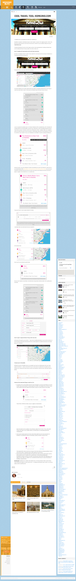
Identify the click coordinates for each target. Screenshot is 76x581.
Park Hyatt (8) (60, 483)
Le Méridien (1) (60, 458)
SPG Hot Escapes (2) (61, 515)
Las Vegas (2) (60, 456)
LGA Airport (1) (60, 459)
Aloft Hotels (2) (60, 342)
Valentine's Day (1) (61, 543)
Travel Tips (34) (60, 531)
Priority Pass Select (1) (61, 489)
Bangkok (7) (60, 366)
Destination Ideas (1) (61, 406)
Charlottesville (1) (61, 386)
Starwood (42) (60, 520)
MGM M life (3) (60, 471)
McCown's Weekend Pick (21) (62, 468)
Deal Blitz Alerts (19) (61, 402)
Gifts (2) (59, 424)
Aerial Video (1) (60, 327)
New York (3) (60, 478)
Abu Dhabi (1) (60, 326)
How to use (8, 559)
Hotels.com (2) (60, 439)
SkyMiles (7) (60, 508)
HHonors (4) (60, 434)
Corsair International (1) (62, 397)
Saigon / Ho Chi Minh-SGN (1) (63, 494)
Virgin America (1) (61, 545)
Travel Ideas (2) (60, 530)
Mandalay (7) (60, 466)
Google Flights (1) (61, 429)
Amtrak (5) (60, 347)
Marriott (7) (60, 467)
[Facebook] (74, 6)
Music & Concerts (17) (61, 473)
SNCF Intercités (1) (61, 512)
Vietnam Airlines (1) (61, 544)
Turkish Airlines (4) (61, 537)
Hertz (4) (59, 433)
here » (73, 578)
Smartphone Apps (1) (61, 510)
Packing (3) (60, 481)
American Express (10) (61, 344)
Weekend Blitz (7, 3)
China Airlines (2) (61, 389)
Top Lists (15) (60, 527)
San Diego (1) (60, 495)
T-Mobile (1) (60, 522)
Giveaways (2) (60, 426)
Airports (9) (60, 340)
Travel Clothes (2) (61, 529)
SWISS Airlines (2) (61, 521)
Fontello (66, 578)
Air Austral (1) (60, 331)
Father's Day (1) (60, 416)
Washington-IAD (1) (61, 551)
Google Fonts (60, 578)
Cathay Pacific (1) (61, 382)
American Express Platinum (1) (63, 346)
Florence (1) (60, 419)
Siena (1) (59, 503)
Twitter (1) (59, 538)
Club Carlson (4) (60, 396)
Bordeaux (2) (60, 372)
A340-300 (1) (60, 322)
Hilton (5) (59, 436)
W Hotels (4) (60, 548)
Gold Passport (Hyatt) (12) (62, 428)
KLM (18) (59, 452)
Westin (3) (60, 553)
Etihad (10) (60, 412)
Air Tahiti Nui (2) (60, 338)
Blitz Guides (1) (60, 369)
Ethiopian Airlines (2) (61, 411)
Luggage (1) (60, 462)
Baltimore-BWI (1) (61, 364)
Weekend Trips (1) (61, 552)
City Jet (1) (60, 394)
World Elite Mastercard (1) (62, 554)
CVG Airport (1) (60, 400)
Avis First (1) (60, 359)
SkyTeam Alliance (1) (61, 509)
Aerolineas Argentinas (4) (62, 329)
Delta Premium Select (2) (62, 404)
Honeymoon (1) (60, 437)
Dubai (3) (59, 407)
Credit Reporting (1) (61, 399)
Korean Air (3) (60, 453)
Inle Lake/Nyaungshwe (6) (62, 443)
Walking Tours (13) (61, 549)
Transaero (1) (60, 528)
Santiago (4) (60, 498)
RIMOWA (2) (60, 492)
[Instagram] (73, 6)
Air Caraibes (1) (60, 333)
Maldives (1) (60, 464)
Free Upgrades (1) (61, 423)
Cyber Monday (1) (61, 401)
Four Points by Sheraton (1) (62, 421)
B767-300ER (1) (60, 361)
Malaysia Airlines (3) (61, 463)
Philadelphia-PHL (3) (61, 484)
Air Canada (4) (60, 332)
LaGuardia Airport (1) (61, 454)
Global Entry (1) (60, 427)
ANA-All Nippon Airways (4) (62, 348)
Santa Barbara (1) (61, 497)
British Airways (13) (61, 374)
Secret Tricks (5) (60, 501)
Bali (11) (59, 363)
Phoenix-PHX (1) (60, 485)
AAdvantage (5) (60, 324)
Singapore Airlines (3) (61, 504)
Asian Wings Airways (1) (62, 351)
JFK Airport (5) (60, 451)
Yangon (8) (60, 555)
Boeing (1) (59, 370)
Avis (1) (59, 358)
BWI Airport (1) (60, 378)
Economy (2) (60, 408)
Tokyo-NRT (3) (60, 525)
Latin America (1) (61, 457)
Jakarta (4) (60, 449)
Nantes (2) (60, 476)
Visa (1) (59, 547)
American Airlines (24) (61, 343)
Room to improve (7, 562)
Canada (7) (60, 380)
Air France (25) (60, 336)
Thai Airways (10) (61, 523)
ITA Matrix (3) (60, 448)
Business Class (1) (61, 377)
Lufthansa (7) (60, 461)
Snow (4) (59, 513)
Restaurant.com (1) (61, 491)
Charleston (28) (60, 383)
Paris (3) (59, 482)
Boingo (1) (59, 371)
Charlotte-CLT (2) (61, 384)
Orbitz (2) (59, 480)
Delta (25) (59, 403)
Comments (8, 563)
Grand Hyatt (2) (60, 431)
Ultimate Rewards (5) (61, 540)
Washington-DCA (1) (61, 550)
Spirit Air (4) (60, 517)
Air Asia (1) (60, 330)
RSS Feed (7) (60, 493)
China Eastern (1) (61, 390)
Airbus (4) (59, 339)
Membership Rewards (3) (62, 469)
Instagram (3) (60, 444)
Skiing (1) (59, 507)
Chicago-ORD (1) (60, 388)
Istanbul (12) (60, 447)
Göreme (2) (60, 430)
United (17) (60, 541)
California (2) (60, 379)
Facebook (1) (60, 414)
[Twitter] (72, 6)
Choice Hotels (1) (61, 392)
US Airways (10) (60, 542)
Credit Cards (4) (60, 398)
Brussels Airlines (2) (61, 376)
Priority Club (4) (60, 488)
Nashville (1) (60, 477)
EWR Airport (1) (60, 413)
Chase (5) (59, 387)
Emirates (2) (60, 410)
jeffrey (51, 36)
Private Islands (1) (61, 490)
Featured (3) (60, 417)
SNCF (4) (59, 511)
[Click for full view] (33, 27)
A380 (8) (59, 323)
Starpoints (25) (60, 519)
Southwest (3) (60, 514)
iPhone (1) (59, 446)
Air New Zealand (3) (61, 337)
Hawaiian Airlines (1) (61, 432)
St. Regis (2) (60, 518)
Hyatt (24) (59, 441)
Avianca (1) (60, 356)
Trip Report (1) (60, 533)
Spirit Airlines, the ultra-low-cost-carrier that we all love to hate (35, 169)
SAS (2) (59, 499)
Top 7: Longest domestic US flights (68, 564)
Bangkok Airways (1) (61, 367)
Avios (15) (59, 357)
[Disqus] (33, 531)
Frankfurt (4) (60, 422)
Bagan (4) (59, 362)
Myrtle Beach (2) (60, 474)
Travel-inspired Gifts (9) (62, 532)
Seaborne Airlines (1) (61, 500)
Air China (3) (60, 334)
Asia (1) (59, 350)
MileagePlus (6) (60, 472)
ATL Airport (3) (60, 353)
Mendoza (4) (60, 470)
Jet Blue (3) (60, 450)
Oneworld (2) (60, 479)
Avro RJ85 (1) (60, 360)
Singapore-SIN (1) (61, 505)
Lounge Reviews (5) (61, 460)
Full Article (8, 558)
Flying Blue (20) (60, 420)
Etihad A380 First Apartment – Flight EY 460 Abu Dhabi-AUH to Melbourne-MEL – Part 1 (66, 562)
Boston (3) (60, 373)
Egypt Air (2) (60, 409)
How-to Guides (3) (61, 440)
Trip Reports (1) (60, 534)
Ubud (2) (59, 539)
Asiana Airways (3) (61, 352)
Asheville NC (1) (60, 349)
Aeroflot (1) (60, 328)
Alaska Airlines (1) (61, 341)
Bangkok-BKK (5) (61, 368)
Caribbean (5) (60, 381)
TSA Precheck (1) (61, 535)
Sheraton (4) (60, 502)
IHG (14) (59, 442)
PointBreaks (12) (60, 487)
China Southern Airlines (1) (62, 391)
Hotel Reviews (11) (61, 438)
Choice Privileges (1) (61, 393)
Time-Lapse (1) (60, 524)
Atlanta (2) (60, 354)
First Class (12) (60, 418)
